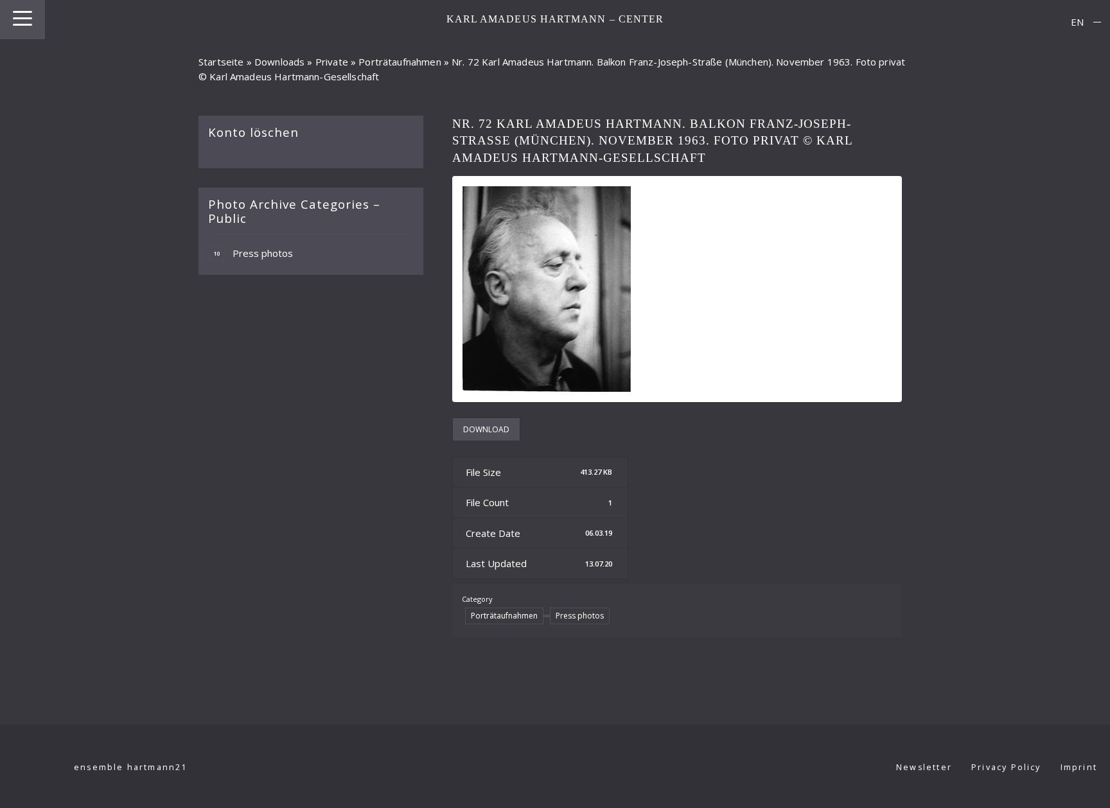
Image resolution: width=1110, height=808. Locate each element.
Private (331, 61)
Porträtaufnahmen (399, 61)
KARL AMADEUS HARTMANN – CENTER (555, 18)
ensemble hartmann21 (131, 767)
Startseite (221, 61)
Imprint (1079, 767)
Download (486, 429)
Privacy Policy (1006, 767)
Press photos (253, 253)
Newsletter (924, 767)
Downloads (279, 61)
